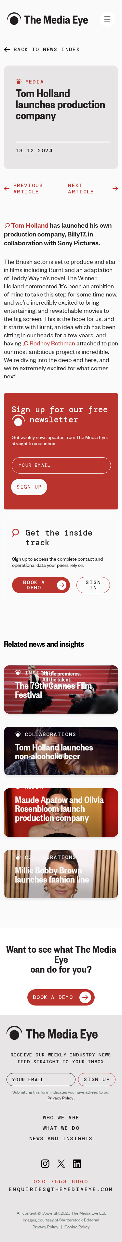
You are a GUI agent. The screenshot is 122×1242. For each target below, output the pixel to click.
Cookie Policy (76, 1227)
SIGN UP (29, 486)
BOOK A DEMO (34, 585)
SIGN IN (93, 585)
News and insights (61, 1138)
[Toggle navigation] (107, 19)
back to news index (47, 49)
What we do (61, 1128)
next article (81, 188)
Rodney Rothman (51, 343)
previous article (28, 188)
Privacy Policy (60, 1098)
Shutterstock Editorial (79, 1220)
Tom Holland (29, 224)
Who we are (61, 1117)
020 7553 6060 (61, 1181)
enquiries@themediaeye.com (61, 1189)
